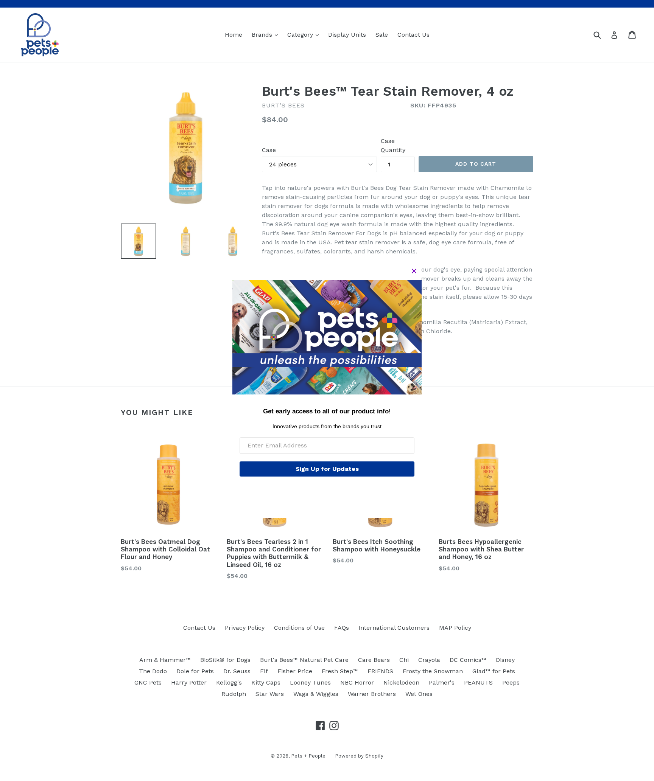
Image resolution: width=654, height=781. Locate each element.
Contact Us (413, 34)
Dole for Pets (195, 671)
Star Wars (269, 693)
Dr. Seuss (237, 671)
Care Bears (374, 659)
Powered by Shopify (359, 756)
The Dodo (153, 671)
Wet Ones (419, 693)
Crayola (429, 659)
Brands (267, 34)
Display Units (347, 34)
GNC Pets (148, 682)
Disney (505, 659)
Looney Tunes (310, 682)
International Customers (394, 627)
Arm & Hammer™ (165, 659)
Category (304, 34)
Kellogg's (229, 682)
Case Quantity (393, 145)
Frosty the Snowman (433, 671)
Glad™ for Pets (493, 671)
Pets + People (308, 756)
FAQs (341, 627)
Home (233, 34)
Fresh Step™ (340, 671)
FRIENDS (380, 671)
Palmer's (442, 682)
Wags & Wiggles (315, 693)
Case (269, 150)
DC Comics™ (468, 659)
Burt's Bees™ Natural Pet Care (304, 659)
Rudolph (233, 693)
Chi (404, 659)
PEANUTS (478, 682)
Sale (381, 34)
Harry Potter (189, 682)
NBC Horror (357, 682)
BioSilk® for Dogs (225, 659)
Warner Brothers (372, 693)
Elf (264, 671)
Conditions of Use (299, 627)
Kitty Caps (265, 682)
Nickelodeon (401, 682)
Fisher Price (294, 671)
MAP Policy (455, 627)
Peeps (511, 682)
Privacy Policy (245, 627)
